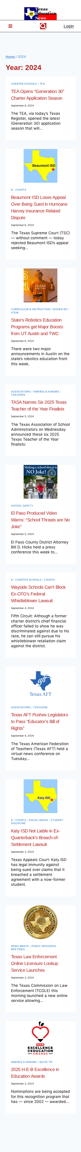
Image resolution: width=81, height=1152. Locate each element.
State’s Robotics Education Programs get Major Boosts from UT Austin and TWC (37, 327)
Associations (21, 391)
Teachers (18, 394)
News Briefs (20, 946)
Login (69, 26)
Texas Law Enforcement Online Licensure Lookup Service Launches (34, 963)
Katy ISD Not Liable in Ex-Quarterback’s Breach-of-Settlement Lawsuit (35, 837)
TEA (42, 83)
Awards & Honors (46, 391)
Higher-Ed (60, 309)
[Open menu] (8, 26)
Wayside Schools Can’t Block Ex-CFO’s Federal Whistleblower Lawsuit (38, 594)
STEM (14, 312)
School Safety (22, 505)
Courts (20, 189)
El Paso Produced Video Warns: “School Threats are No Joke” (40, 520)
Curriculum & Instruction (30, 309)
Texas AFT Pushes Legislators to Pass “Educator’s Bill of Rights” (39, 721)
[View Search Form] (43, 26)
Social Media (38, 820)
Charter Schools (24, 83)
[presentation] (40, 166)
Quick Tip (46, 1062)
